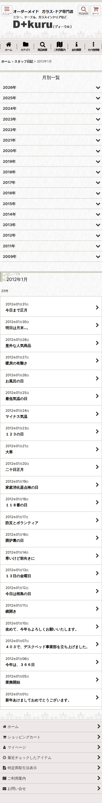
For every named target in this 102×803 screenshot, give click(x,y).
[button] (6, 10)
